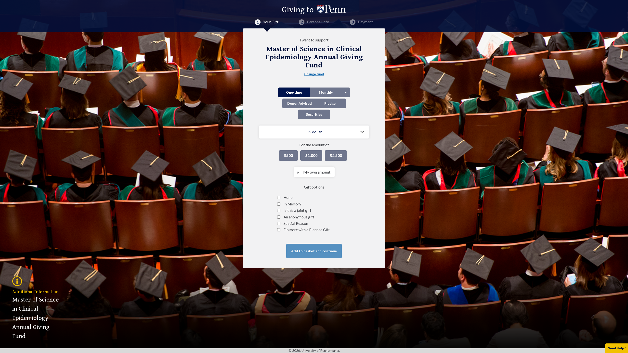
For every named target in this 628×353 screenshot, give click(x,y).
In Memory (292, 204)
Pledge (330, 103)
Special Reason (296, 223)
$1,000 (311, 155)
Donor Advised (299, 103)
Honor (289, 197)
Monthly (326, 92)
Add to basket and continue (314, 251)
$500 (288, 155)
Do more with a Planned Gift (307, 229)
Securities (314, 114)
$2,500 (336, 155)
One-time (294, 92)
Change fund (314, 74)
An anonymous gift (299, 217)
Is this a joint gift (297, 210)
